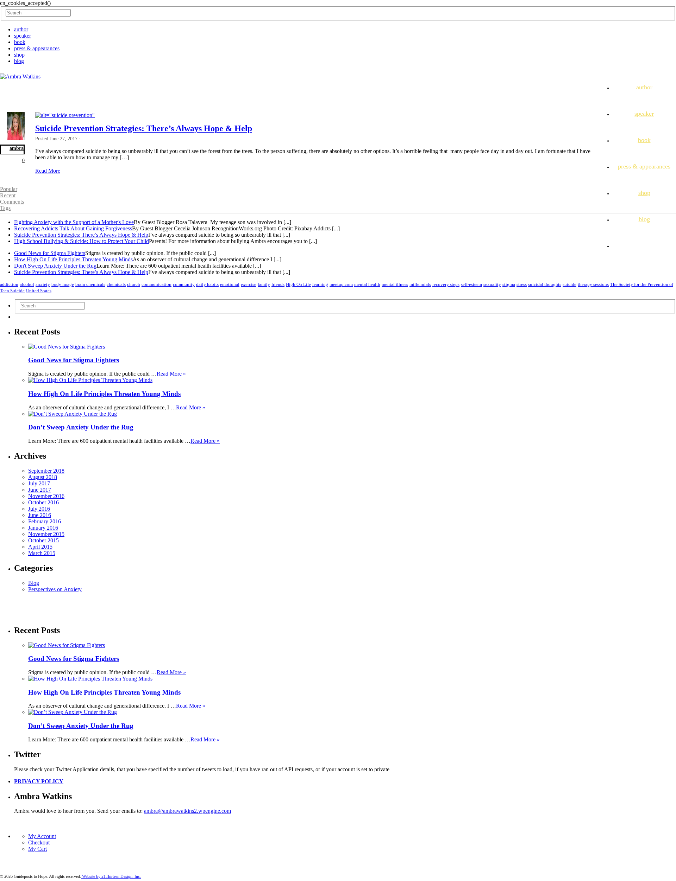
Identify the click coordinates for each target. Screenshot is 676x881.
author (21, 29)
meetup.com (341, 284)
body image (62, 284)
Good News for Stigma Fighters (49, 253)
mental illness (395, 284)
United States (38, 290)
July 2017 (39, 483)
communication (156, 284)
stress (522, 284)
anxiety (43, 284)
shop (19, 55)
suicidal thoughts (544, 284)
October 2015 (43, 540)
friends (277, 284)
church (133, 284)
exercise (248, 284)
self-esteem (471, 284)
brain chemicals (90, 284)
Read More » (171, 374)
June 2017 (39, 490)
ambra (17, 148)
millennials (420, 284)
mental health (367, 284)
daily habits (207, 284)
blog (19, 61)
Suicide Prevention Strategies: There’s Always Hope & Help (143, 128)
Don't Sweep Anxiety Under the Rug (55, 266)
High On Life (298, 284)
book (19, 42)
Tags (5, 208)
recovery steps (445, 284)
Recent (7, 195)
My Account (42, 836)
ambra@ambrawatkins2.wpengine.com (187, 811)
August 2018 (42, 477)
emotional (229, 284)
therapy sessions (593, 284)
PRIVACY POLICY (38, 781)
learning (320, 284)
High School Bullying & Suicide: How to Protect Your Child (81, 241)
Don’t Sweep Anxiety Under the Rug (80, 427)
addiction (9, 284)
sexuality (492, 284)
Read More (47, 171)
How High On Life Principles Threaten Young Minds (73, 259)
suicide (569, 284)
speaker (22, 36)
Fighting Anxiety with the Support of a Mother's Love (74, 222)
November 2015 (46, 534)
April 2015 (40, 547)
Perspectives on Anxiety (55, 589)
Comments (12, 202)
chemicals (116, 284)
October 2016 (43, 502)
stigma (508, 284)
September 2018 (46, 471)
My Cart (37, 849)
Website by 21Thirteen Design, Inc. (111, 876)
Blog (33, 583)
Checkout (39, 842)
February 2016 (44, 521)
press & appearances (37, 48)
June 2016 (39, 515)
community (184, 284)
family (264, 284)
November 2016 (46, 496)
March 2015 (41, 553)
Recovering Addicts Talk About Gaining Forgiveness (73, 228)
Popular (8, 189)
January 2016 (43, 528)
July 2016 (39, 509)
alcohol (27, 284)
